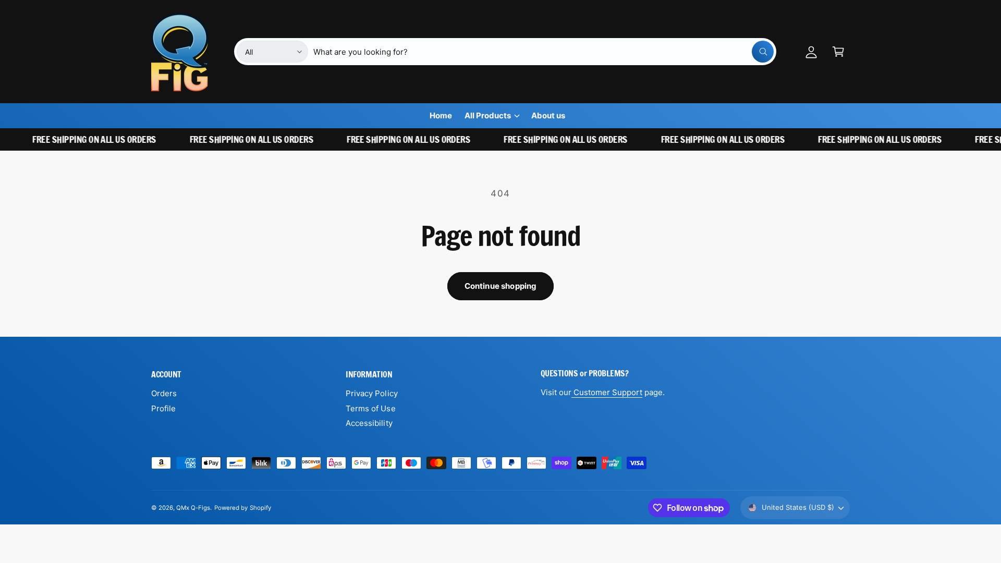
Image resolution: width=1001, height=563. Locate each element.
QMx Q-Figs (193, 507)
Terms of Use (370, 408)
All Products (488, 115)
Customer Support (606, 392)
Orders (164, 393)
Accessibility (369, 423)
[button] (838, 51)
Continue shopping (501, 286)
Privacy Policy (371, 393)
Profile (163, 408)
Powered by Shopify (242, 507)
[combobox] (543, 51)
